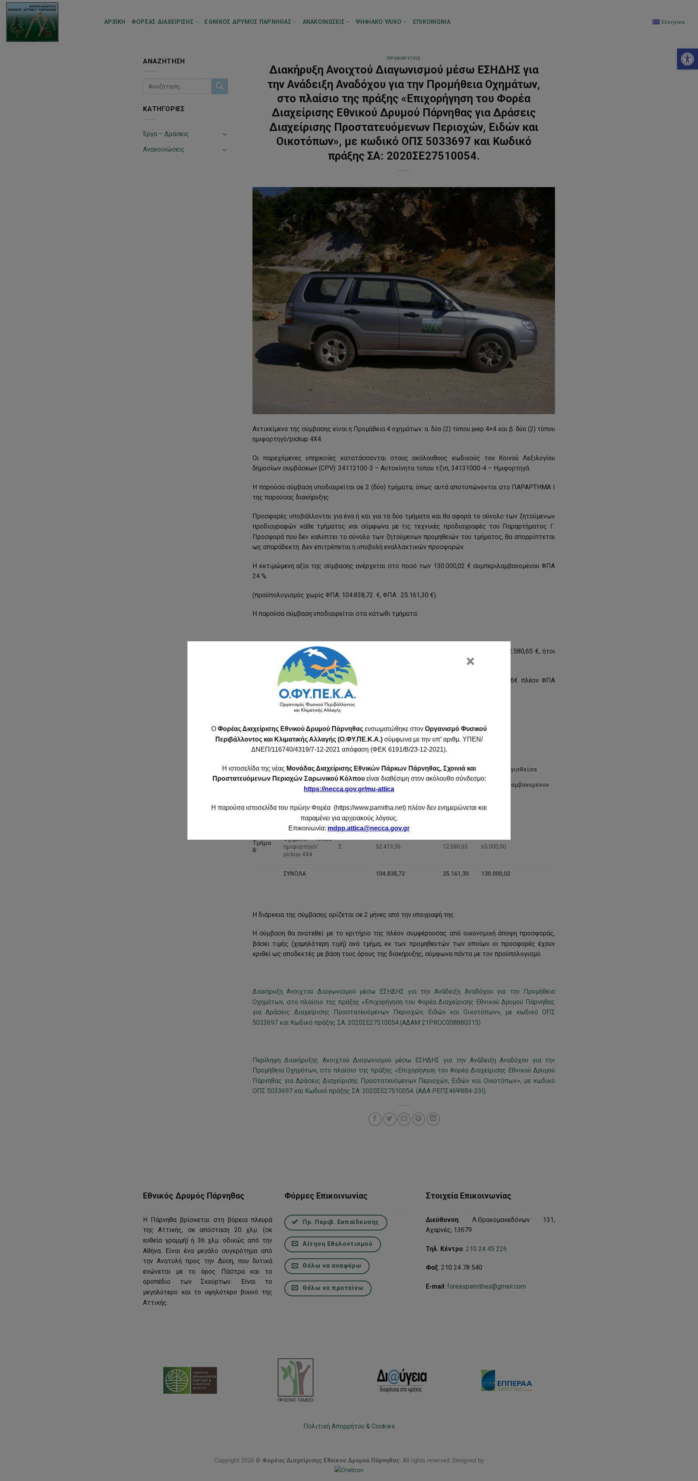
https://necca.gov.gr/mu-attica (349, 789)
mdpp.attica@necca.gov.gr (369, 828)
